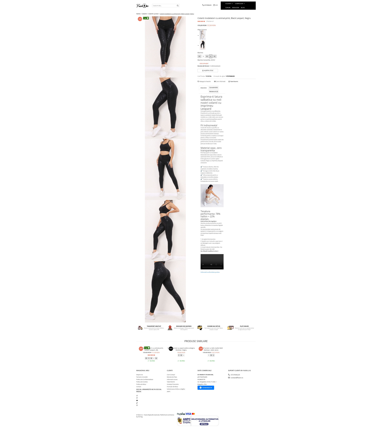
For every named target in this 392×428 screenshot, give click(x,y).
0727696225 (235, 375)
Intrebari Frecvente (173, 384)
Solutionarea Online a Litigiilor (176, 389)
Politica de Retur (141, 384)
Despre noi (139, 375)
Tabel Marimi (234, 81)
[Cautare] (178, 5)
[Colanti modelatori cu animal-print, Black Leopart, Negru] (165, 47)
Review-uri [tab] (213, 91)
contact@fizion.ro (236, 378)
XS (199, 56)
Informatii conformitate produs (210, 272)
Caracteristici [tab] (213, 87)
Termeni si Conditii (142, 377)
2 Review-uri (210, 21)
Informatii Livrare (172, 379)
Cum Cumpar (171, 375)
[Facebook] (137, 396)
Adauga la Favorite (205, 81)
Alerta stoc (208, 70)
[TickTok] (137, 403)
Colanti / (145, 14)
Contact (138, 386)
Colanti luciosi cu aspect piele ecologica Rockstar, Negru (181, 349)
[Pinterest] (137, 398)
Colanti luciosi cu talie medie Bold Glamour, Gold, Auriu (211, 349)
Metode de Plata (172, 377)
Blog (243, 8)
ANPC (168, 391)
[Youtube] (137, 400)
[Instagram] (137, 405)
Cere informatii (220, 81)
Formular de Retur (172, 386)
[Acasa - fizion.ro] (142, 5)
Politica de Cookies (142, 382)
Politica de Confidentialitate (144, 379)
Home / (139, 14)
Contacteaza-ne (207, 387)
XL (214, 56)
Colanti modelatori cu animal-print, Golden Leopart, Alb (151, 349)
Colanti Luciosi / (154, 14)
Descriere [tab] (204, 88)
